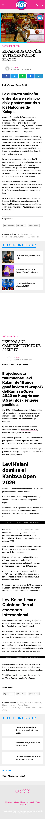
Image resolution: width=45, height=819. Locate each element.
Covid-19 (23, 805)
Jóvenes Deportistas (19, 705)
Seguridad (30, 802)
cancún (20, 234)
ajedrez (20, 703)
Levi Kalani (25, 707)
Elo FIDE (37, 703)
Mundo (22, 802)
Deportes (28, 234)
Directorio (8, 802)
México (23, 237)
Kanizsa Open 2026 (10, 707)
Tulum (6, 710)
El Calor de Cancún (10, 237)
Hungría (5, 705)
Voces (38, 802)
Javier (17, 358)
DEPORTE (28, 703)
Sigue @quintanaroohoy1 (13, 776)
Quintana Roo (33, 237)
